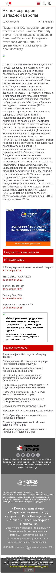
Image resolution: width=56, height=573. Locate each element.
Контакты (7, 462)
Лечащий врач (40, 516)
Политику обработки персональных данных (28, 567)
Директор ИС (16, 516)
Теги (33, 462)
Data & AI (15, 534)
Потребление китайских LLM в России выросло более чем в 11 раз (24, 393)
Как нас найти (44, 459)
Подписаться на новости (21, 252)
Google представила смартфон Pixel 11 (25, 406)
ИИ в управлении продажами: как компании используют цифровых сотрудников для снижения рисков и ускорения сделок (24, 324)
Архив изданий (45, 462)
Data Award (12, 527)
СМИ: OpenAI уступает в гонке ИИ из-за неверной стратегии (25, 416)
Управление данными (35, 527)
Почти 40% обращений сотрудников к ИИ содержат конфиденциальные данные (25, 386)
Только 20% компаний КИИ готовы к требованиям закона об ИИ (23, 369)
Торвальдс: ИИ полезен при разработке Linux (28, 410)
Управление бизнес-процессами (27, 542)
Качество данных (33, 534)
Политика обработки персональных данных (27, 464)
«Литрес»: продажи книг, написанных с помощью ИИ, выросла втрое (24, 430)
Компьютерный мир (29, 508)
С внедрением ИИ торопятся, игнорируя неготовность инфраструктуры (25, 362)
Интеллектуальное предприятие (27, 538)
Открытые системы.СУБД (29, 512)
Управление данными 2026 (18, 304)
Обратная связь (28, 459)
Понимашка (29, 524)
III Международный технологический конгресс (28, 267)
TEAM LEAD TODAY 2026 (17, 276)
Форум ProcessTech (13, 285)
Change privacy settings (27, 467)
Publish (14, 520)
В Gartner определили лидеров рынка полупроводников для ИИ (23, 400)
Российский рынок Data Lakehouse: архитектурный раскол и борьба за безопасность (22, 378)
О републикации (21, 462)
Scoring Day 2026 (12, 295)
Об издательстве (11, 459)
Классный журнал (36, 520)
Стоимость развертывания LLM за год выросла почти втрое (24, 423)
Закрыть (29, 570)
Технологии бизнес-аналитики (27, 531)
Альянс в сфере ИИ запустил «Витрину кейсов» (24, 355)
